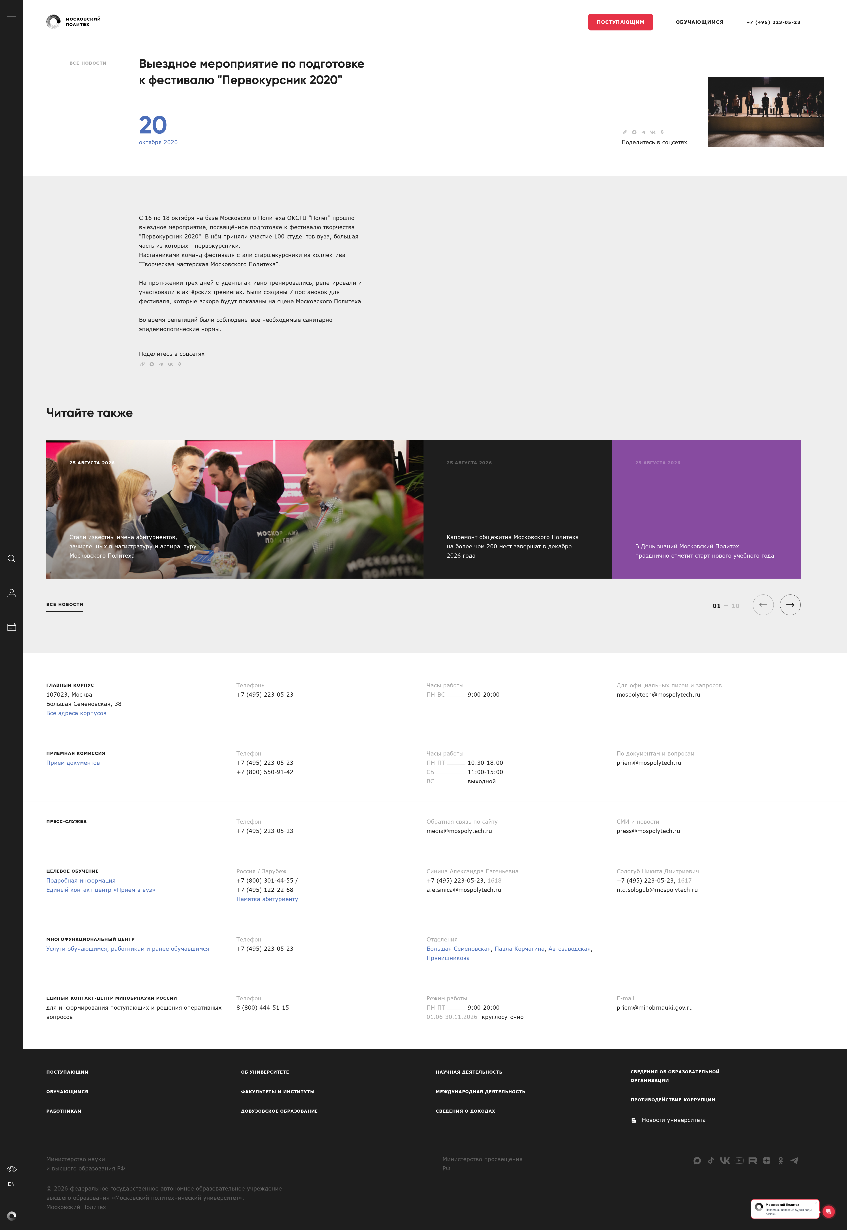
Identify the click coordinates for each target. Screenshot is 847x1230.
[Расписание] (12, 626)
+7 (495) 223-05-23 (773, 22)
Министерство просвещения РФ (482, 1163)
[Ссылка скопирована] (625, 131)
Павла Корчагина (520, 948)
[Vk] (725, 1160)
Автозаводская (570, 948)
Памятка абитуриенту (267, 898)
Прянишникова (448, 957)
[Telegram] (794, 1160)
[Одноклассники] (780, 1160)
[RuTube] (753, 1160)
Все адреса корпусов (76, 712)
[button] (790, 604)
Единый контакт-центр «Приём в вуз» (101, 889)
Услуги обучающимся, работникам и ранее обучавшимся (127, 948)
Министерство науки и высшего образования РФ (85, 1163)
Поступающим (621, 22)
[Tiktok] (711, 1160)
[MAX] (697, 1160)
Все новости (88, 63)
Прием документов (73, 762)
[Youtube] (739, 1160)
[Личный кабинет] (12, 592)
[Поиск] (12, 558)
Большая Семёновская (459, 948)
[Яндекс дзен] (767, 1160)
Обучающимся (700, 22)
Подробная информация (81, 880)
